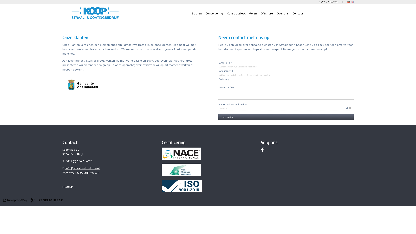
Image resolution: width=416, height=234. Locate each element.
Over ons (283, 13)
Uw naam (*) (224, 63)
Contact (297, 13)
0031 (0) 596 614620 (79, 161)
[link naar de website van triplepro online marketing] (15, 201)
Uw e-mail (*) (225, 71)
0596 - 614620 (328, 2)
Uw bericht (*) (225, 87)
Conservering (214, 13)
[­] (190, 6)
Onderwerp (224, 79)
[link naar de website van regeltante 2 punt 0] (46, 201)
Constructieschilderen (242, 13)
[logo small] (95, 18)
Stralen (197, 13)
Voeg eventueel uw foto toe (233, 104)
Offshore (267, 13)
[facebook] (262, 150)
